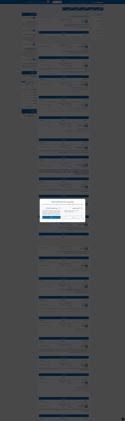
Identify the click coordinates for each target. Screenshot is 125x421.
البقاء (51, 217)
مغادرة (73, 217)
